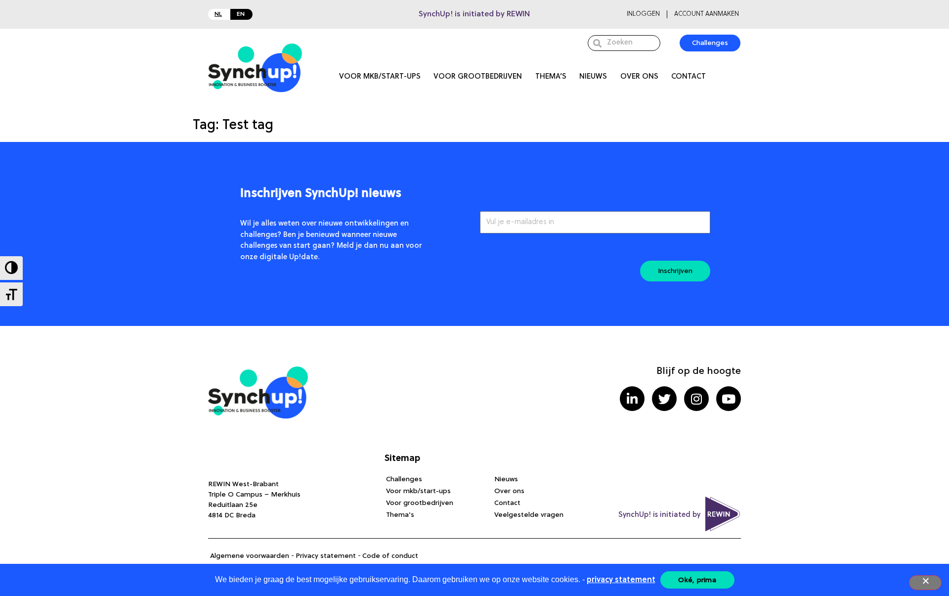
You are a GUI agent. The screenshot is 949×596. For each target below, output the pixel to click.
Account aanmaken (706, 14)
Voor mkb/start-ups (380, 77)
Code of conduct (390, 555)
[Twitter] (664, 398)
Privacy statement (326, 555)
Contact (688, 77)
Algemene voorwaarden (249, 555)
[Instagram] (696, 398)
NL (218, 14)
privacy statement (621, 580)
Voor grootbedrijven (477, 77)
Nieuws (593, 77)
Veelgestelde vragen (528, 514)
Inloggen (643, 14)
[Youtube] (728, 398)
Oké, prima (697, 580)
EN (241, 14)
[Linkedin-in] (632, 398)
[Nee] (925, 582)
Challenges (404, 479)
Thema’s (550, 77)
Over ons (639, 77)
